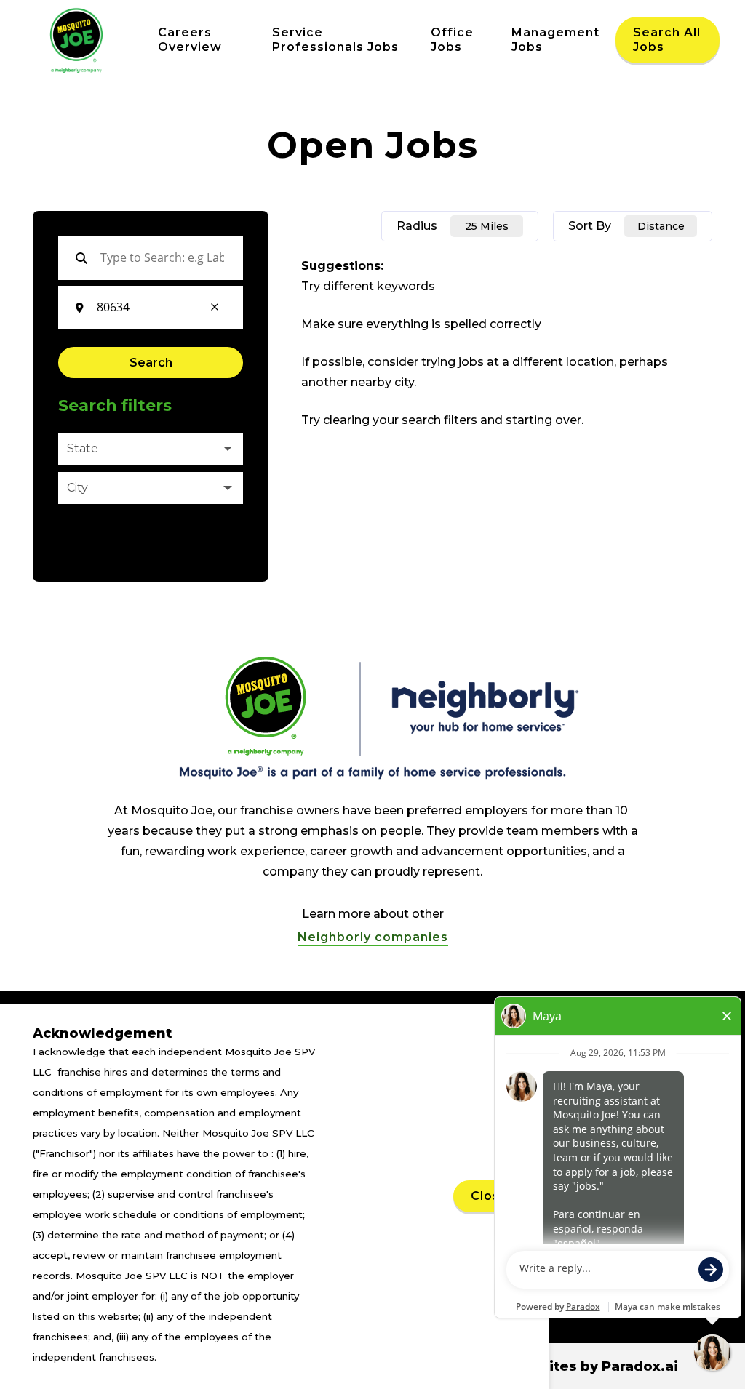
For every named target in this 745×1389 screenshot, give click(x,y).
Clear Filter (89, 539)
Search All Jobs (667, 39)
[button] (150, 449)
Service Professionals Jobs (335, 39)
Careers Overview (190, 39)
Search (151, 362)
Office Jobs (452, 39)
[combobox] (143, 306)
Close (490, 1196)
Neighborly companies (373, 937)
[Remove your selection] (215, 308)
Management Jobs (555, 39)
